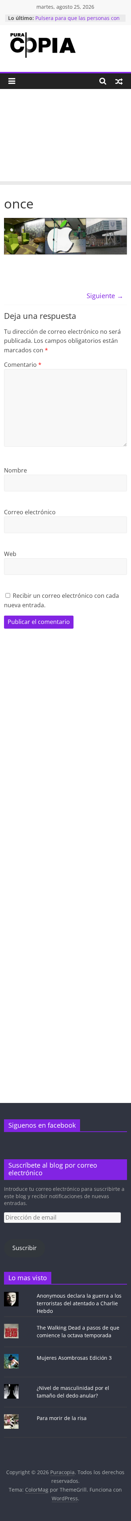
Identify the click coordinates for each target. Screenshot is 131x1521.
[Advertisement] (65, 137)
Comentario (22, 365)
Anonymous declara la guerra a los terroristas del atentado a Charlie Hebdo (79, 1303)
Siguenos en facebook (42, 1125)
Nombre (15, 470)
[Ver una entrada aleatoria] (119, 81)
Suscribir (24, 1248)
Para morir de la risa (62, 1418)
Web (10, 554)
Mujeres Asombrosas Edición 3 (74, 1357)
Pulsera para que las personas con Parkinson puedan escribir (77, 22)
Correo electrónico (30, 512)
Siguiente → (105, 295)
